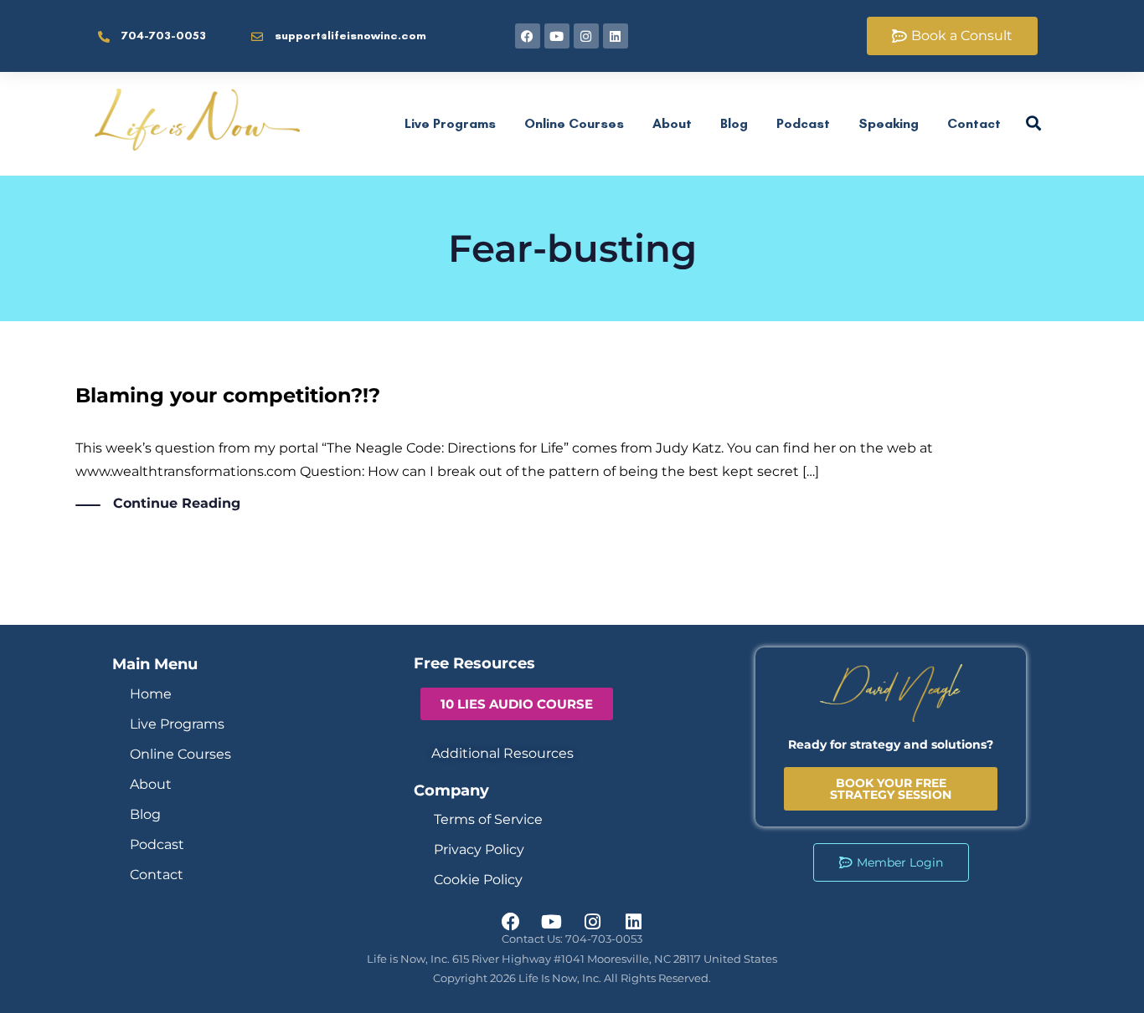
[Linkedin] (615, 36)
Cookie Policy (478, 880)
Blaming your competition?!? (227, 395)
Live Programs (450, 123)
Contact (974, 123)
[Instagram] (586, 36)
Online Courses (574, 123)
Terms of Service (488, 819)
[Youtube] (556, 36)
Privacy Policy (479, 849)
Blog (734, 123)
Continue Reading (176, 503)
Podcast (803, 123)
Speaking (888, 123)
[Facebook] (527, 36)
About (672, 123)
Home (151, 694)
